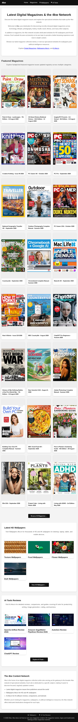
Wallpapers (45, 3)
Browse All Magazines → (39, 516)
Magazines (33, 2)
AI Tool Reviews (46, 715)
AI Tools (55, 3)
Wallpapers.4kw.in (43, 48)
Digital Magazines (30, 48)
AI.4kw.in (56, 48)
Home (26, 2)
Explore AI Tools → (39, 659)
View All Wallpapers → (39, 585)
